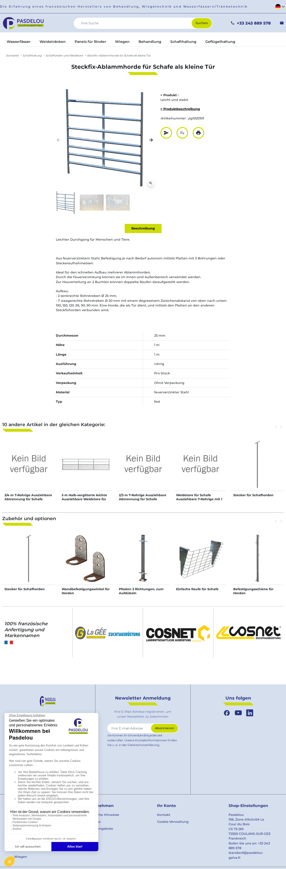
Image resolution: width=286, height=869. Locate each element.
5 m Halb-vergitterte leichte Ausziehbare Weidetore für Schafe (84, 499)
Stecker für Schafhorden (253, 495)
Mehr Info (29, 469)
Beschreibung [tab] (143, 228)
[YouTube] (238, 712)
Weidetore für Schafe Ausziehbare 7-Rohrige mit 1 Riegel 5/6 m (199, 499)
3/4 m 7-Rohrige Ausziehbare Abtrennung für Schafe (28, 497)
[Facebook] (226, 712)
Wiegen (20, 857)
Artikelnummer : (173, 118)
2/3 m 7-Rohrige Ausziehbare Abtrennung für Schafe (142, 497)
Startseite (12, 55)
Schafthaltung (32, 55)
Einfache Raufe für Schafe (197, 589)
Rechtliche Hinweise (102, 815)
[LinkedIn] (249, 712)
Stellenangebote (99, 829)
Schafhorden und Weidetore (64, 55)
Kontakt (163, 815)
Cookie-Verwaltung (173, 822)
